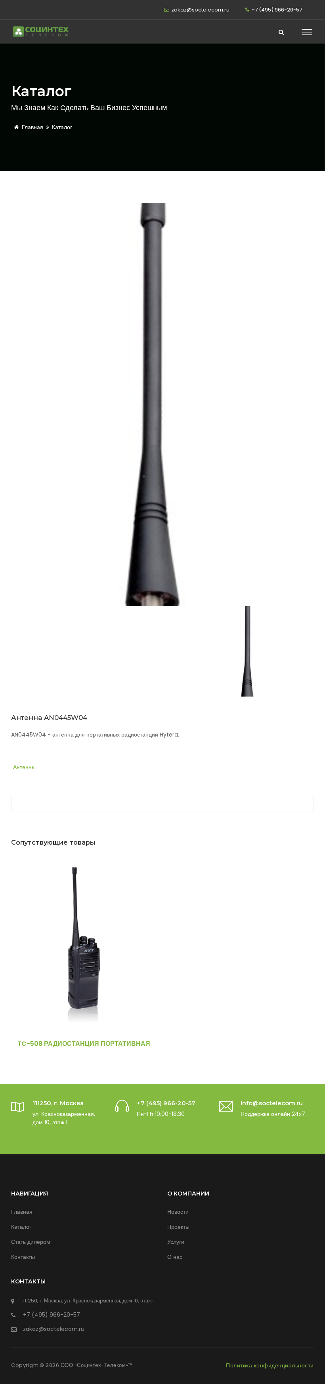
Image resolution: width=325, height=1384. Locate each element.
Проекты (178, 1227)
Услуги (175, 1242)
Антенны (24, 767)
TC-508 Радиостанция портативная (83, 1043)
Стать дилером (30, 1242)
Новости (178, 1212)
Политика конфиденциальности (270, 1365)
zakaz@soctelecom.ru (200, 9)
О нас (174, 1257)
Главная (32, 127)
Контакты (23, 1257)
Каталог (62, 127)
